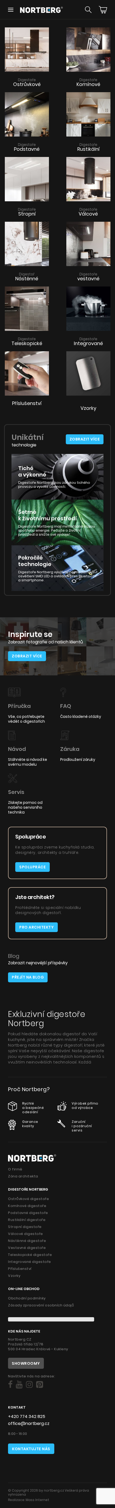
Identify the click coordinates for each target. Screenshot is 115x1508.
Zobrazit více (85, 439)
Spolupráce (32, 867)
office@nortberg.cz (28, 1423)
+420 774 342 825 (26, 1416)
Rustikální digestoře (26, 1219)
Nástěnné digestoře (27, 1240)
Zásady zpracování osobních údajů (41, 1305)
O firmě (15, 1169)
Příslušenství (20, 1268)
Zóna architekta (23, 1176)
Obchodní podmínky (27, 1298)
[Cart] (103, 9)
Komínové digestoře (27, 1205)
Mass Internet (37, 1500)
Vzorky (14, 1275)
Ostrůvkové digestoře (28, 1198)
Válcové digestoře (25, 1233)
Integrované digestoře (29, 1261)
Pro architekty (36, 927)
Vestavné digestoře (27, 1247)
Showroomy (26, 1363)
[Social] (10, 1384)
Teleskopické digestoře (30, 1254)
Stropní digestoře (25, 1226)
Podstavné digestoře (28, 1212)
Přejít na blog (28, 977)
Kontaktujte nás (31, 1449)
